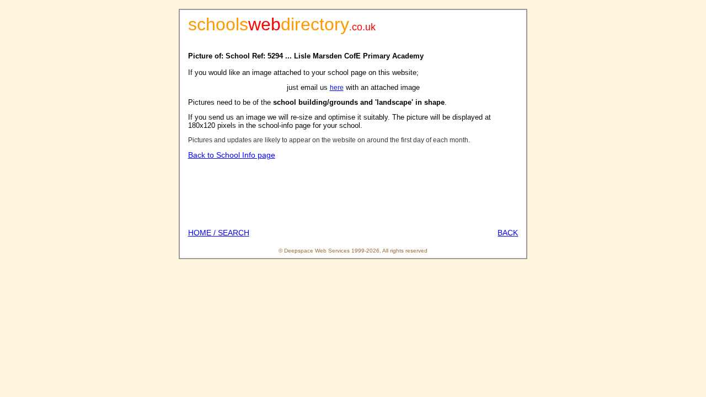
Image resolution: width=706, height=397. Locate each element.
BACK (508, 232)
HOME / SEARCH (218, 232)
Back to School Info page (231, 155)
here (337, 88)
